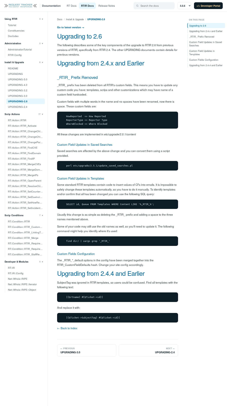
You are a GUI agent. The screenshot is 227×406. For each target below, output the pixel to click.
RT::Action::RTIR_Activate (22, 125)
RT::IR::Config (15, 273)
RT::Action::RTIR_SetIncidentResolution (26, 208)
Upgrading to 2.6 (79, 35)
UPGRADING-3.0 (17, 95)
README (13, 68)
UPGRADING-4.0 (17, 85)
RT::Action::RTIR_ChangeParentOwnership (26, 142)
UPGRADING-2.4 (17, 106)
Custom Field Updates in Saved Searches (84, 144)
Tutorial (12, 25)
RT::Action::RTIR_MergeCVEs (24, 164)
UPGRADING (15, 74)
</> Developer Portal (208, 5)
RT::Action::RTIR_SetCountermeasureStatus (26, 191)
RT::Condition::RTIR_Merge (23, 238)
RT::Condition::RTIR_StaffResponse (26, 254)
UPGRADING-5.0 (17, 79)
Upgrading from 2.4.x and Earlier (100, 62)
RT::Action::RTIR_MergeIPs (23, 175)
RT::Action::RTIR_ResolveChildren (26, 186)
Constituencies (16, 30)
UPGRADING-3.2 (17, 90)
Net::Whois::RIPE (17, 278)
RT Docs (71, 5)
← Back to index (67, 328)
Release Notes (106, 5)
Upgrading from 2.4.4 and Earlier (101, 273)
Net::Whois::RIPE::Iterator (22, 284)
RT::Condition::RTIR (19, 221)
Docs (59, 19)
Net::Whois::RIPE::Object (22, 289)
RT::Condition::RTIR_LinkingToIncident (26, 232)
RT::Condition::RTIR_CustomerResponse (26, 227)
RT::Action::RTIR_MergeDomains (26, 169)
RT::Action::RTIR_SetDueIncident (26, 197)
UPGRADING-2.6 (17, 101)
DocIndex (13, 36)
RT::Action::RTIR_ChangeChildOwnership (26, 136)
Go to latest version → (70, 27)
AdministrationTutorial (20, 49)
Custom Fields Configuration (76, 253)
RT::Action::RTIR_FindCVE (22, 147)
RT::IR (11, 267)
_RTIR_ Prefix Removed (77, 77)
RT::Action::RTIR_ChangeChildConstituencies (26, 131)
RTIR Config (15, 55)
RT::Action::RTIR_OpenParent (24, 180)
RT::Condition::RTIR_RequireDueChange (26, 243)
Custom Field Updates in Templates (80, 178)
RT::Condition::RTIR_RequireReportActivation (26, 248)
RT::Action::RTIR (17, 120)
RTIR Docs (87, 5)
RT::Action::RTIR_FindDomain (24, 153)
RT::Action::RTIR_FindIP (21, 158)
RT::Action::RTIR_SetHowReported (26, 202)
